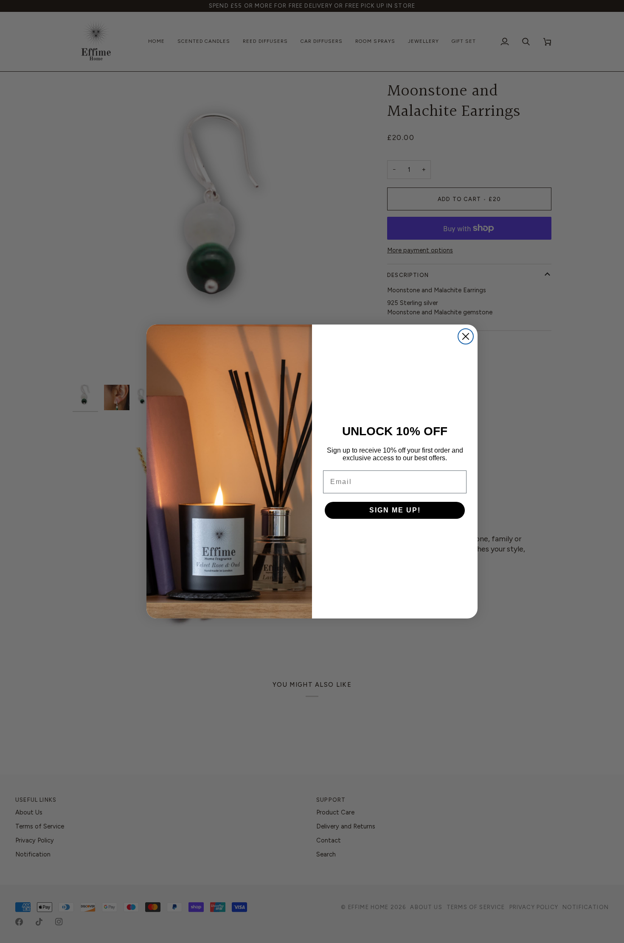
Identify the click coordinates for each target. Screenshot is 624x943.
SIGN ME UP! (395, 510)
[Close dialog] (465, 336)
